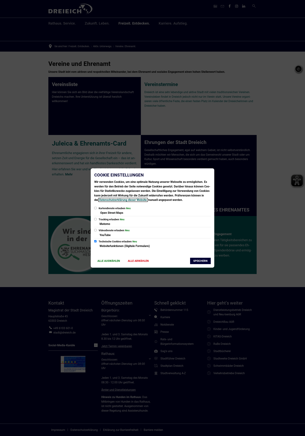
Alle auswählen (108, 261)
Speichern (200, 261)
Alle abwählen (138, 261)
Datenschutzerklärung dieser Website (123, 200)
